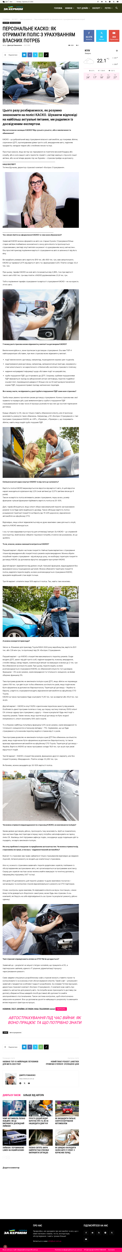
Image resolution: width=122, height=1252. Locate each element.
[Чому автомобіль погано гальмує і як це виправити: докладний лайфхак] (14, 1108)
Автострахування (26, 19)
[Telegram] (110, 1)
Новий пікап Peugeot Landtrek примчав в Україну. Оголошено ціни (62, 1062)
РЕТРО (108, 8)
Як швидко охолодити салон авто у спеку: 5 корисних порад (65, 1150)
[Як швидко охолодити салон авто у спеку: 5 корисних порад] (67, 1137)
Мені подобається (89, 31)
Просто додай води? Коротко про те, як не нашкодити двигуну (38, 1121)
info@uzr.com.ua (54, 1241)
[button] (116, 8)
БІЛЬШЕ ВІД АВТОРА (33, 1095)
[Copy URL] (46, 54)
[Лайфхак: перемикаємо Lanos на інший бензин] (14, 1137)
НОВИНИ (68, 8)
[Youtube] (117, 1)
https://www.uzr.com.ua (26, 1079)
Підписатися (114, 31)
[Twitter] (113, 1)
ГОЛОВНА (58, 8)
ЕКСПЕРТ (96, 8)
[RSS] (106, 1)
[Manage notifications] (5, 1247)
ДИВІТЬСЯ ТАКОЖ (12, 1095)
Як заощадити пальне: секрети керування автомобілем (65, 1121)
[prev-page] (4, 1157)
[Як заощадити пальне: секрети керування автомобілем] (67, 1108)
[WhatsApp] (40, 54)
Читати (102, 31)
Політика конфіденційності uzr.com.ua (68, 1250)
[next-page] (7, 1157)
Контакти (111, 1250)
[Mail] (102, 1)
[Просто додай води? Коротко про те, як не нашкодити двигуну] (41, 1108)
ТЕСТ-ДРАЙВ (82, 8)
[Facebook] (98, 1)
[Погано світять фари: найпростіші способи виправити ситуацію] (41, 1137)
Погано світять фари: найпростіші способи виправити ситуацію (39, 1150)
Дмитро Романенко (14, 45)
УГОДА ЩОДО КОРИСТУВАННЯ (95, 1250)
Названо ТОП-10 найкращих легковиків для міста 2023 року (20, 1062)
